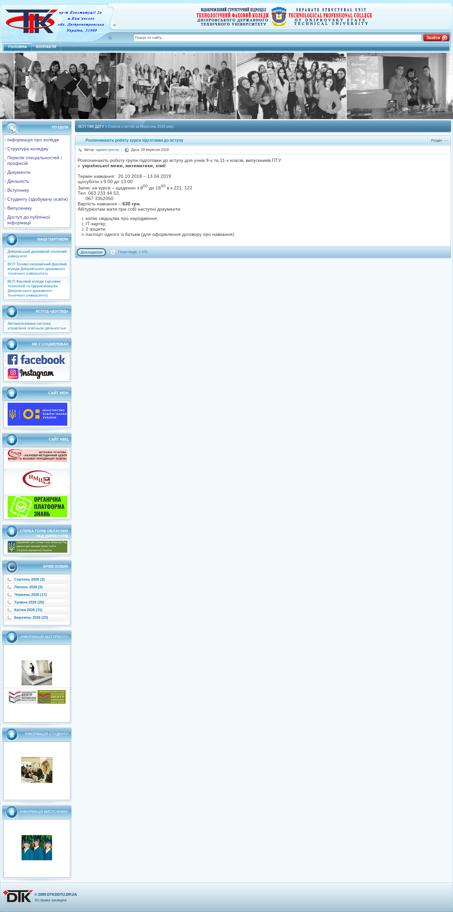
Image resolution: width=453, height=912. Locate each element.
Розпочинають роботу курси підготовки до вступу (134, 140)
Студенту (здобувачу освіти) (37, 199)
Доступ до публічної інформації (28, 219)
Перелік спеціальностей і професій (34, 160)
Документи (19, 172)
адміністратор (107, 150)
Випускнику (19, 208)
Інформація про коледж (33, 139)
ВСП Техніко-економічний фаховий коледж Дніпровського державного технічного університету (37, 268)
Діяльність (18, 181)
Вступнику (18, 190)
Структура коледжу (27, 148)
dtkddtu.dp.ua (62, 894)
